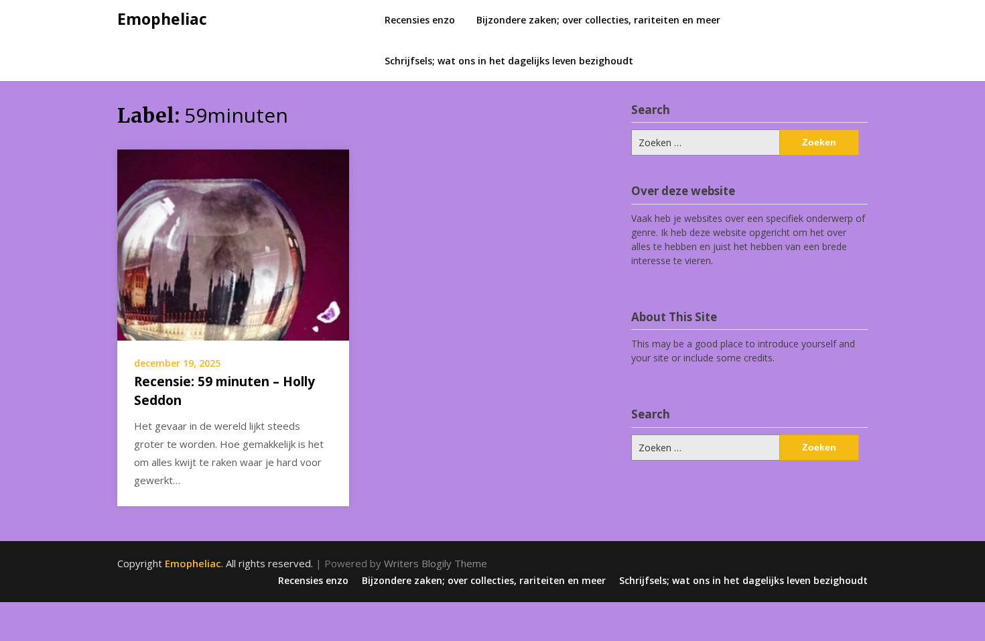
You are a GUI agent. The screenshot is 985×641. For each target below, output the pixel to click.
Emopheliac (162, 19)
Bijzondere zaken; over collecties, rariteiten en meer (598, 19)
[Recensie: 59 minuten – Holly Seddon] (233, 243)
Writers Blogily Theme (435, 563)
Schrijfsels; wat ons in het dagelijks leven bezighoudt (509, 60)
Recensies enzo (420, 19)
